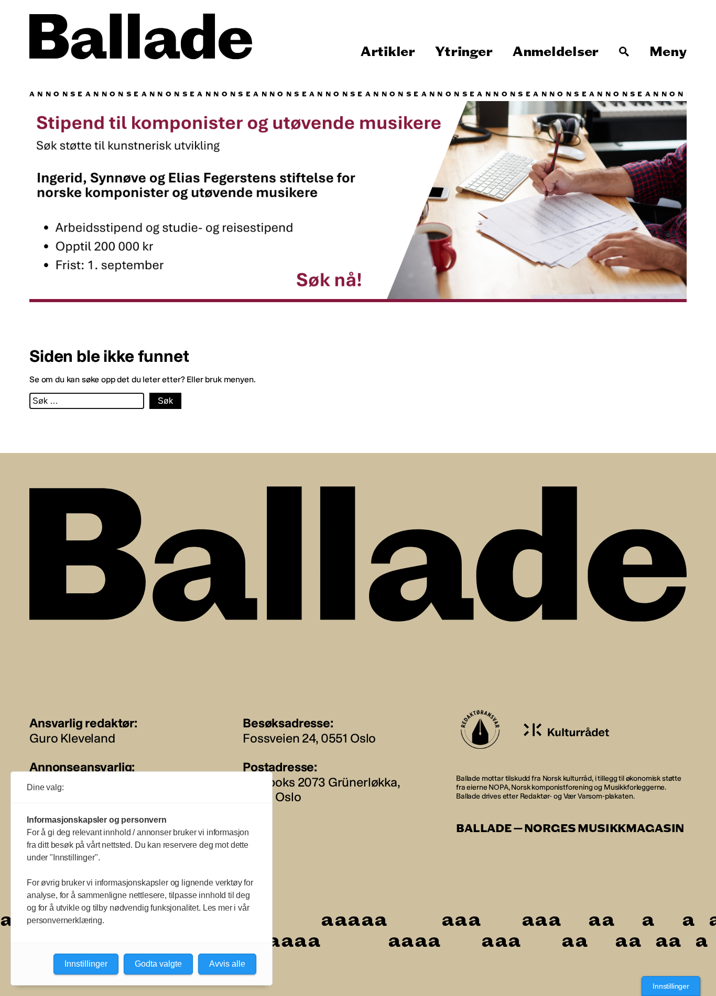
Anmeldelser (556, 52)
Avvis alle (227, 963)
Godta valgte (158, 963)
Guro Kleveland (72, 738)
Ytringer (463, 52)
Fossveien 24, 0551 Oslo (309, 738)
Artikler (388, 52)
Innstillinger (671, 986)
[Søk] (624, 52)
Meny (668, 52)
